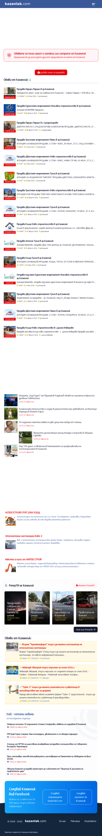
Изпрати (86, 585)
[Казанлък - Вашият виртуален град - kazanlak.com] (17, 4)
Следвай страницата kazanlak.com (55, 797)
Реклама (75, 821)
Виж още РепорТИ (84, 629)
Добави (52, 72)
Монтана (25, 832)
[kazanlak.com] (35, 821)
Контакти (90, 821)
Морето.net (17, 832)
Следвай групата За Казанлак (81, 797)
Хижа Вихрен (33, 832)
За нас (62, 821)
